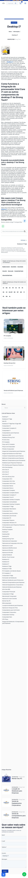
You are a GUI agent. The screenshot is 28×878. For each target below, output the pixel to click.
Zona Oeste (20, 266)
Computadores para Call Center (11, 610)
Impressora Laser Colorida (9, 598)
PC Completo (6, 442)
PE (22, 287)
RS (19, 287)
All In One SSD (6, 589)
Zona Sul (4, 271)
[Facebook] (24, 221)
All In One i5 (5, 472)
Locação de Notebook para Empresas (12, 605)
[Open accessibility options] (3, 875)
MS (14, 292)
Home (10, 31)
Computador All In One (8, 481)
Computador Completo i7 (9, 495)
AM (21, 292)
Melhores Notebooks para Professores (12, 580)
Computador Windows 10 (9, 522)
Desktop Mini (6, 534)
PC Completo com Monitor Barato (11, 571)
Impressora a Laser (7, 545)
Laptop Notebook (7, 555)
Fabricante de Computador (9, 541)
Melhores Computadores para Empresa (13, 458)
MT (18, 292)
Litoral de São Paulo (7, 275)
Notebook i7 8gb (6, 566)
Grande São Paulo (18, 271)
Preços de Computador (8, 446)
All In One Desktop (7, 467)
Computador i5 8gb (7, 575)
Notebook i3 (5, 559)
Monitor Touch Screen (8, 557)
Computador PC (6, 518)
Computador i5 (6, 426)
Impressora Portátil (7, 552)
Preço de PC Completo (8, 444)
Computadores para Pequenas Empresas (13, 525)
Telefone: (4, 847)
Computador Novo (7, 511)
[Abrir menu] (25, 3)
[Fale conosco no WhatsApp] (24, 874)
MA (6, 296)
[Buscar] (15, 3)
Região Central (6, 266)
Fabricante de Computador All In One (12, 543)
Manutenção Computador (9, 596)
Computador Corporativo (9, 612)
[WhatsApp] (3, 226)
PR (13, 287)
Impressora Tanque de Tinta (10, 607)
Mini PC (4, 421)
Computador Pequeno (8, 520)
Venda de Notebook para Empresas (12, 587)
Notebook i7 (5, 564)
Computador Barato (7, 485)
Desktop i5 (5, 532)
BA (3, 292)
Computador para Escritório (10, 513)
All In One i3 (5, 469)
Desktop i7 (5, 416)
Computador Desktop (8, 614)
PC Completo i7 (6, 573)
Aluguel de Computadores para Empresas (13, 451)
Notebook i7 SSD (7, 568)
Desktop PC (5, 536)
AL (9, 296)
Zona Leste (10, 271)
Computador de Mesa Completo (11, 499)
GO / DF (10, 292)
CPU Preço (5, 619)
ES (9, 287)
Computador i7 (6, 430)
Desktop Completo (7, 529)
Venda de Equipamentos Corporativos (12, 584)
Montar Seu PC (6, 601)
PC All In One (5, 439)
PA (3, 296)
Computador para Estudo (9, 515)
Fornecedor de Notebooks (9, 578)
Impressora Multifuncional (9, 548)
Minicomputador (6, 603)
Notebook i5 (5, 561)
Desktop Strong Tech (8, 538)
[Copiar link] (24, 231)
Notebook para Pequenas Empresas (12, 462)
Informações (16, 31)
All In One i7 (5, 474)
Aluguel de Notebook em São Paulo (12, 453)
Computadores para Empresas (10, 433)
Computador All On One (8, 483)
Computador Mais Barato (9, 508)
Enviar (5, 871)
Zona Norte (13, 266)
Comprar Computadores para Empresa (12, 456)
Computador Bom (7, 617)
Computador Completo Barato (10, 492)
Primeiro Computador (8, 449)
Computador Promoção (8, 591)
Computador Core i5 (7, 497)
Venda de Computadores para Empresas (13, 582)
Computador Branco (7, 488)
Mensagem (4, 859)
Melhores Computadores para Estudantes (13, 460)
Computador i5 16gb (8, 594)
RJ (3, 287)
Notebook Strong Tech (8, 437)
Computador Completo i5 (9, 428)
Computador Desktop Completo (11, 504)
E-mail (3, 841)
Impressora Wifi (6, 435)
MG (6, 287)
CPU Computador (7, 527)
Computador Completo (8, 490)
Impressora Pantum (7, 550)
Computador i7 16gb (7, 506)
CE (6, 292)
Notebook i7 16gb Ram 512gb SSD (11, 423)
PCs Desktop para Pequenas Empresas (13, 465)
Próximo (23, 240)
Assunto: (4, 853)
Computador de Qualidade (9, 502)
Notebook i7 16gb (7, 419)
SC (16, 287)
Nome (3, 835)
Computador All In (7, 479)
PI (24, 292)
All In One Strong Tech (8, 476)
